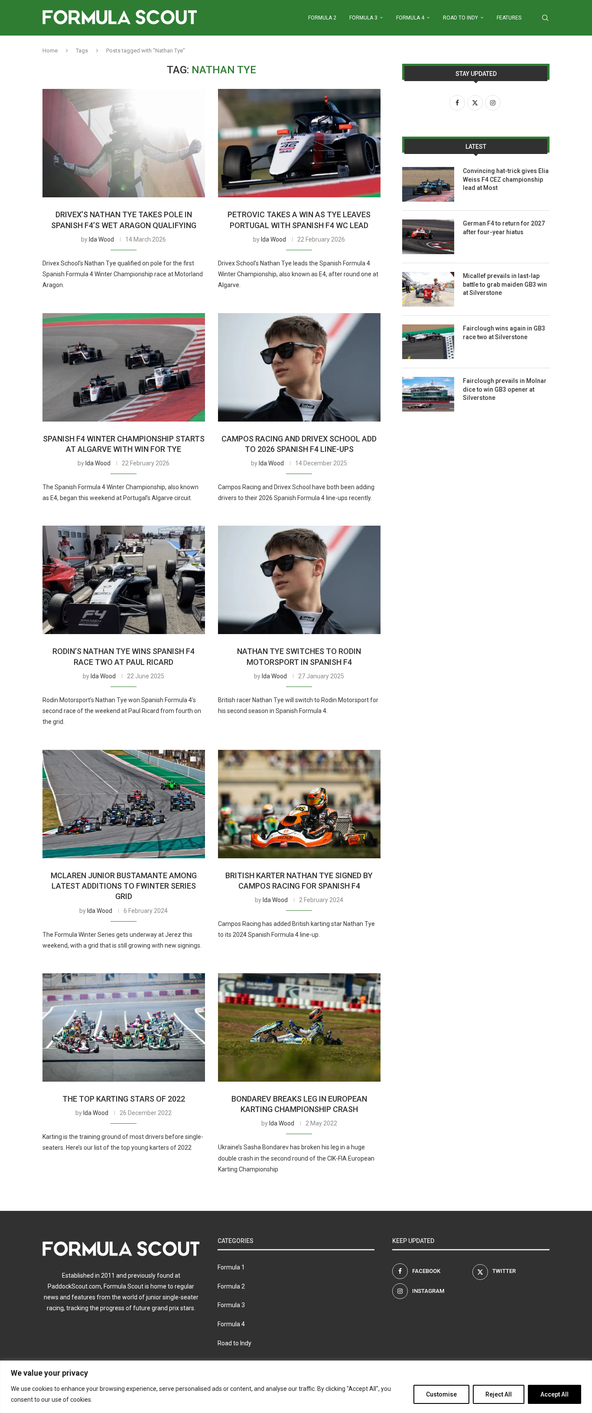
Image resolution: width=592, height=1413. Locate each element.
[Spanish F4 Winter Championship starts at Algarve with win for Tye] (123, 367)
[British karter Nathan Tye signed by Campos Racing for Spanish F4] (299, 804)
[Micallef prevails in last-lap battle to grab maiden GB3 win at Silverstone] (428, 289)
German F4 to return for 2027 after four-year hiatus (504, 228)
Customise (441, 1394)
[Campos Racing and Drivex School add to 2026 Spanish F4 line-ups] (299, 367)
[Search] (545, 17)
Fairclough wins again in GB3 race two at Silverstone (504, 332)
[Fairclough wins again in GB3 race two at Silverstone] (428, 341)
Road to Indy (460, 18)
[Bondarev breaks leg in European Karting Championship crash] (299, 1027)
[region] (296, 1387)
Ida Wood (101, 239)
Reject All (498, 1394)
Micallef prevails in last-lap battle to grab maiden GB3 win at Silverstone (505, 284)
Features (509, 18)
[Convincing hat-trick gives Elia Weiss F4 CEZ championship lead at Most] (428, 184)
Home (50, 50)
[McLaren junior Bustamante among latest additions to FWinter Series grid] (123, 804)
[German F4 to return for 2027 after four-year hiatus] (428, 236)
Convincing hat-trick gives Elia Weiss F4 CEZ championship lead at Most (506, 179)
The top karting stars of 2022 (123, 1098)
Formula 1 (231, 1267)
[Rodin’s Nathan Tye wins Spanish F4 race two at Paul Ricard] (123, 580)
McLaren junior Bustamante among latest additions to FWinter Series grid (124, 886)
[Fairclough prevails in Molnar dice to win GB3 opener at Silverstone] (428, 394)
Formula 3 (363, 18)
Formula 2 (322, 18)
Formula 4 (410, 18)
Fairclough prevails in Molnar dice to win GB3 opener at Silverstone (504, 389)
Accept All (554, 1394)
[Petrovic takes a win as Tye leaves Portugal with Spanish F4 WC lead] (299, 143)
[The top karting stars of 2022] (123, 1027)
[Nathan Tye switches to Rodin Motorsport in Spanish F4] (299, 580)
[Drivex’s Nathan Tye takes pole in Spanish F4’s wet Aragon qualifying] (123, 143)
